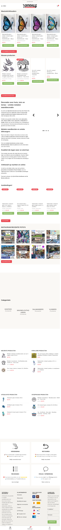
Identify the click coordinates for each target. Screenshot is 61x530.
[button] (8, 45)
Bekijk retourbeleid (46, 459)
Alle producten (6, 261)
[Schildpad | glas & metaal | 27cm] (3, 406)
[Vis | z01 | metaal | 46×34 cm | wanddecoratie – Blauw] (53, 63)
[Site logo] (30, 6)
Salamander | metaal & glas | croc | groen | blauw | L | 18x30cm (7, 205)
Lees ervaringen (15, 482)
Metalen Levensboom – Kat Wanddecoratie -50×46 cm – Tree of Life (23, 75)
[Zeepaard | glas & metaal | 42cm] (3, 399)
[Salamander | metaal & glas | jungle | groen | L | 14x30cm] (38, 195)
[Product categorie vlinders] (53, 308)
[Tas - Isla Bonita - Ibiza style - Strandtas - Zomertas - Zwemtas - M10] (34, 413)
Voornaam (50, 514)
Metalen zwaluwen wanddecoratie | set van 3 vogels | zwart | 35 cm (7, 75)
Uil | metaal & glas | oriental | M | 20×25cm (48, 405)
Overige (9, 78)
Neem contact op (46, 482)
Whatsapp (51, 477)
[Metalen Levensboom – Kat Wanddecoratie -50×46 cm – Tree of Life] (23, 65)
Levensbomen (20, 78)
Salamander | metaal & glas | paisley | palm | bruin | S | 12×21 (52, 205)
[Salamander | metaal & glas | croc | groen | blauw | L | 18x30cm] (8, 195)
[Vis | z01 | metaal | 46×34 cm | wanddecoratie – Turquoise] (38, 63)
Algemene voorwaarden (22, 504)
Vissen (33, 76)
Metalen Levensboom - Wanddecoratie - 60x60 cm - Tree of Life (49, 398)
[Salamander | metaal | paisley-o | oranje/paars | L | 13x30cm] (34, 370)
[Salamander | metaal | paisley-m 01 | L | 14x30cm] (34, 362)
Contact (19, 507)
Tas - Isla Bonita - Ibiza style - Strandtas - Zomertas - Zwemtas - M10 (47, 413)
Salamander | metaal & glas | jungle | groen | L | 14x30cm (37, 205)
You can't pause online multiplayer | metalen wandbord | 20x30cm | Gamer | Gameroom (48, 354)
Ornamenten (5, 78)
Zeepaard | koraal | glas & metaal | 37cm (16, 412)
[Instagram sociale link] (37, 496)
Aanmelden (52, 521)
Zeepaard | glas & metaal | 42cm (14, 397)
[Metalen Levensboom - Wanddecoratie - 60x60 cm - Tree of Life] (34, 399)
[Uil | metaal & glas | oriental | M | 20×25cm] (34, 406)
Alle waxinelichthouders (8, 51)
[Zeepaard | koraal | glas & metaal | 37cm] (3, 413)
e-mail (43, 477)
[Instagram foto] (8, 237)
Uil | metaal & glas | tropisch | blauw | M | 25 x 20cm (22, 205)
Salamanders (8, 208)
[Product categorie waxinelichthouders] (23, 310)
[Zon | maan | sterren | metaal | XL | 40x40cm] (3, 370)
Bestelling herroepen (21, 501)
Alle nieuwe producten (8, 95)
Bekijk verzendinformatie (15, 459)
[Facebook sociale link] (33, 496)
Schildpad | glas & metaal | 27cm (14, 405)
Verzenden (19, 494)
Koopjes (4, 208)
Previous (34, 115)
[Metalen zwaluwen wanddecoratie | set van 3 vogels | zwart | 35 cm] (8, 65)
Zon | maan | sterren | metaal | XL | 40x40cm (17, 368)
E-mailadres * (51, 509)
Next (57, 115)
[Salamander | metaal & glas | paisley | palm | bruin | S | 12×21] (53, 195)
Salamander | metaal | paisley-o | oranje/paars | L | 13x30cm (48, 369)
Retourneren (20, 498)
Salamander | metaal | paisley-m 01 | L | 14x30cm (47, 361)
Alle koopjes (5, 220)
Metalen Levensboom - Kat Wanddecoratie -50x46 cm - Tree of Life (17, 361)
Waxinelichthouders (6, 40)
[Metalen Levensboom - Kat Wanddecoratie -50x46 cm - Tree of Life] (3, 362)
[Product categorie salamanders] (38, 308)
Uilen (22, 208)
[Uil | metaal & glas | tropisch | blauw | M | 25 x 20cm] (23, 195)
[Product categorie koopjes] (8, 308)
